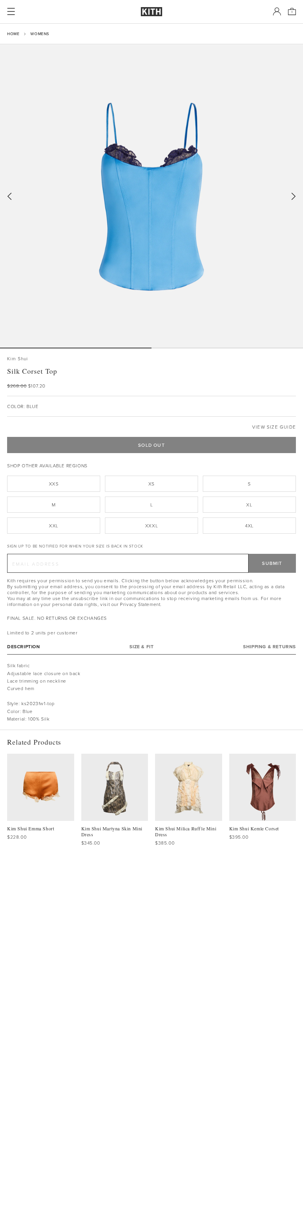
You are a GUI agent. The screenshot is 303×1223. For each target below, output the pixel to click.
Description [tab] (23, 646)
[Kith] (151, 11)
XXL (53, 525)
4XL (249, 525)
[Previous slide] (9, 196)
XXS (54, 483)
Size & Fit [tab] (141, 646)
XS (151, 483)
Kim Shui (17, 358)
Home (13, 33)
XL (249, 504)
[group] (151, 196)
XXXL (151, 525)
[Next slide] (293, 196)
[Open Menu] (11, 11)
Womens (39, 33)
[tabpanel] (151, 692)
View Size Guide (274, 427)
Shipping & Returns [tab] (269, 646)
